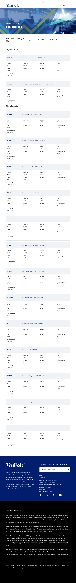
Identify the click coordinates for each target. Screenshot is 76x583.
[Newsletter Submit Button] (68, 469)
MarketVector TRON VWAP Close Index (32, 349)
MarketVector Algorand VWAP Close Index (33, 114)
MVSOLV (9, 323)
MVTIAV (9, 193)
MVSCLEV (9, 84)
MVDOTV (9, 271)
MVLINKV (9, 219)
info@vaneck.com (54, 554)
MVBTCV (9, 167)
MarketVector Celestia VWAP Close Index (32, 193)
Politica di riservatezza (48, 480)
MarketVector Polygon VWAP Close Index (32, 297)
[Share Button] (64, 5)
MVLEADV (9, 58)
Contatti (42, 478)
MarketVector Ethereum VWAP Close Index (33, 245)
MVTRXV (9, 349)
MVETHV (9, 245)
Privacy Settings (45, 492)
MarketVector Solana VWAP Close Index (32, 323)
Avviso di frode (45, 487)
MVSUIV (9, 428)
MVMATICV (10, 297)
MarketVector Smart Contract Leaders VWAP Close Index (37, 84)
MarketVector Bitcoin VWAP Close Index (32, 167)
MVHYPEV (9, 376)
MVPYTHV (9, 402)
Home (41, 475)
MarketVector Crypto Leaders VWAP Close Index (34, 58)
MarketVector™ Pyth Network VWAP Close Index (34, 402)
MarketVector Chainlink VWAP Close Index (33, 219)
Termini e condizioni (47, 482)
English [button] (65, 2)
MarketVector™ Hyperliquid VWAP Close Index (34, 376)
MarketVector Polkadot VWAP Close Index (33, 271)
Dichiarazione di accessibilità (50, 485)
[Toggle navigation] (68, 5)
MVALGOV (9, 114)
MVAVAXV (9, 140)
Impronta (42, 489)
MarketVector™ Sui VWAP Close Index (32, 428)
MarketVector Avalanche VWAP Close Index (33, 140)
